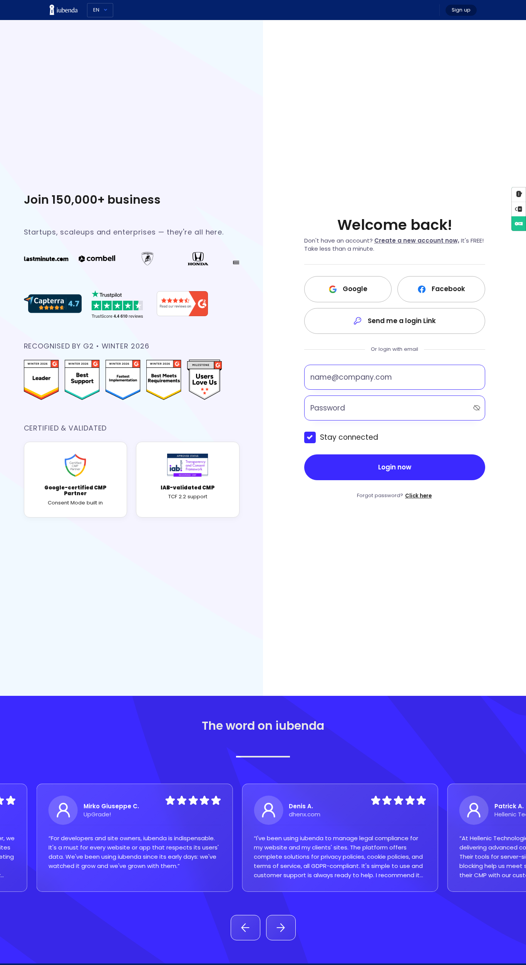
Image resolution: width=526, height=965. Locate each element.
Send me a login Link (402, 320)
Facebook (448, 288)
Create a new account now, (416, 240)
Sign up (461, 9)
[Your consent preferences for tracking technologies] (518, 208)
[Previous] (245, 927)
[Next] (281, 927)
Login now (394, 467)
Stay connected (349, 437)
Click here (418, 495)
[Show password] (477, 408)
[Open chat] (518, 194)
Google (355, 288)
